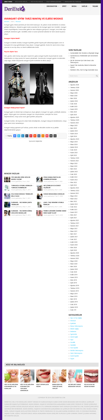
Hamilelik (73, 345)
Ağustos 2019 (74, 285)
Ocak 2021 (73, 239)
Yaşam (95, 6)
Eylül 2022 (73, 185)
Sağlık (84, 6)
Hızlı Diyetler (74, 348)
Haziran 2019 (74, 291)
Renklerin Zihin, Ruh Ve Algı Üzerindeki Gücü (84, 70)
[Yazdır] (55, 135)
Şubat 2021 (74, 236)
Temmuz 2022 (74, 190)
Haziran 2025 (74, 123)
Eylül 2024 (73, 136)
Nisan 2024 (73, 144)
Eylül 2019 (73, 283)
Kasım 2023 (74, 152)
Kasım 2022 (74, 180)
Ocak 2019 (73, 304)
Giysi (71, 339)
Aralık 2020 (73, 242)
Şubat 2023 (74, 171)
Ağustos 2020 (74, 253)
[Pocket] (47, 135)
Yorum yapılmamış (16, 181)
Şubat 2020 (74, 269)
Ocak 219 (73, 310)
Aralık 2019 (73, 274)
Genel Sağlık (74, 337)
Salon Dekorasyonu (76, 353)
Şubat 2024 (74, 147)
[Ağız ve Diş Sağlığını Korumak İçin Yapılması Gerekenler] (27, 376)
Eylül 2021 (73, 217)
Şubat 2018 (74, 307)
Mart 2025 (73, 128)
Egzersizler (73, 334)
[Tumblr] (26, 135)
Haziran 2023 (74, 161)
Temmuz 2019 (74, 288)
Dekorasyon (52, 6)
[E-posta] (51, 135)
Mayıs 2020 (73, 261)
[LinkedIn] (22, 135)
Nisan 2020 (73, 264)
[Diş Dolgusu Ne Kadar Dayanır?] (91, 376)
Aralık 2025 (73, 106)
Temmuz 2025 (74, 120)
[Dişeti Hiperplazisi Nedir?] (43, 376)
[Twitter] (18, 135)
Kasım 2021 (74, 212)
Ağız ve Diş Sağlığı (76, 318)
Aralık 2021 (73, 209)
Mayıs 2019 (73, 293)
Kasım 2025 (74, 109)
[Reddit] (35, 135)
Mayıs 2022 (73, 196)
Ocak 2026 (73, 104)
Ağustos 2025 (74, 117)
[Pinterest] (30, 135)
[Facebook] (14, 135)
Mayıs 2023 (73, 163)
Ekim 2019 (73, 280)
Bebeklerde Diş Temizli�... (73, 1)
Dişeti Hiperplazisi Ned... (54, 1)
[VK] (39, 135)
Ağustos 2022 (74, 188)
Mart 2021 (73, 234)
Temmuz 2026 (74, 87)
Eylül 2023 (73, 155)
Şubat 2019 (74, 302)
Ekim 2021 (73, 215)
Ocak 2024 (73, 150)
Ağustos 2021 (74, 220)
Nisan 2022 (73, 199)
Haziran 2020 (74, 258)
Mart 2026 (73, 98)
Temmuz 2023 (74, 158)
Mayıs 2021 (73, 228)
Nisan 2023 (73, 166)
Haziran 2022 (74, 193)
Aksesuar (18, 21)
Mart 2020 (73, 266)
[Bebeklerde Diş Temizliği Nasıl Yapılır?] (59, 376)
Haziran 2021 (74, 226)
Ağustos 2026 (74, 85)
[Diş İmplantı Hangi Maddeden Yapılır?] (75, 376)
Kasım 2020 (74, 245)
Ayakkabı (73, 323)
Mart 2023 (73, 169)
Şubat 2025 (74, 131)
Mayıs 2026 (73, 93)
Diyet (64, 6)
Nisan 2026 (73, 95)
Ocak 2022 (73, 207)
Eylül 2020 (73, 250)
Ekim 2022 (73, 182)
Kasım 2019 (74, 277)
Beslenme (73, 331)
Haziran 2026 (74, 90)
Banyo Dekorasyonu (76, 326)
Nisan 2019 (73, 296)
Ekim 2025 (73, 112)
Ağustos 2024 (74, 139)
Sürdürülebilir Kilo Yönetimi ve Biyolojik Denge (84, 53)
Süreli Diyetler (74, 356)
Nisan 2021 (73, 231)
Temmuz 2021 (74, 223)
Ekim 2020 (73, 247)
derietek (6, 21)
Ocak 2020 (73, 272)
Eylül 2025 (73, 114)
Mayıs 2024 (73, 142)
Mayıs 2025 (73, 125)
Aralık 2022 (73, 177)
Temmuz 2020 (74, 255)
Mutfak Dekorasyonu (76, 350)
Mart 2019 (73, 299)
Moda (74, 6)
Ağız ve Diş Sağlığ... (21, 1)
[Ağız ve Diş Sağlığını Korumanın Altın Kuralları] (11, 376)
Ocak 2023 (73, 174)
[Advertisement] (35, 156)
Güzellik (72, 342)
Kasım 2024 (74, 133)
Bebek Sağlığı (74, 329)
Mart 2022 (73, 201)
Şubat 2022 (74, 204)
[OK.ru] (43, 135)
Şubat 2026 (74, 101)
